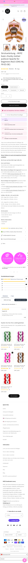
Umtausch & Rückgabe (8, 411)
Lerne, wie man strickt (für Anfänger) (11, 448)
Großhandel (5, 463)
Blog (4, 473)
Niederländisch (14, 87)
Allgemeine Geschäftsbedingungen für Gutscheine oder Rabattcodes (12, 432)
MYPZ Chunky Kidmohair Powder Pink (15, 190)
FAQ (4, 469)
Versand (7, 73)
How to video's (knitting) (8, 451)
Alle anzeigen (14, 396)
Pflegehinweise (6, 428)
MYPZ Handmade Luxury (13, 545)
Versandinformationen (8, 415)
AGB (24, 546)
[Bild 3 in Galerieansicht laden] (21, 47)
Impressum (12, 548)
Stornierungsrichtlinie (14, 551)
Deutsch (22, 90)
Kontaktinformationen (19, 548)
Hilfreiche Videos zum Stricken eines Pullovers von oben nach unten (13, 459)
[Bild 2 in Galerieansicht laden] (14, 47)
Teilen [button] (4, 243)
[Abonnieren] (21, 515)
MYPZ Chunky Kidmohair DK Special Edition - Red (6, 387)
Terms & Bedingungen (8, 436)
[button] (2, 11)
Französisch (13, 90)
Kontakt (5, 439)
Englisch (5, 87)
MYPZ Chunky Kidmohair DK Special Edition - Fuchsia (19, 345)
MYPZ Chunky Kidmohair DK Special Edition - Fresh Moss (6, 345)
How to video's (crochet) (8, 455)
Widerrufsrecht (10, 546)
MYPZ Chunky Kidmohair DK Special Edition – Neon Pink (6, 366)
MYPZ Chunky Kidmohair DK (14, 173)
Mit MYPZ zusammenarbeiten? (10, 476)
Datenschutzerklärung (18, 546)
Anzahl (2, 93)
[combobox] (14, 554)
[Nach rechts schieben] (26, 47)
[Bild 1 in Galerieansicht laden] (7, 47)
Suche (4, 408)
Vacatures (5, 466)
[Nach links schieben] (1, 47)
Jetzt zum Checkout (14, 105)
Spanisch (5, 90)
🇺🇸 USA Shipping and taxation (10, 421)
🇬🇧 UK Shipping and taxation (9, 418)
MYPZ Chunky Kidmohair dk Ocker (14, 186)
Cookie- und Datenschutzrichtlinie (11, 424)
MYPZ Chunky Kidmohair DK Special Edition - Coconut (19, 366)
